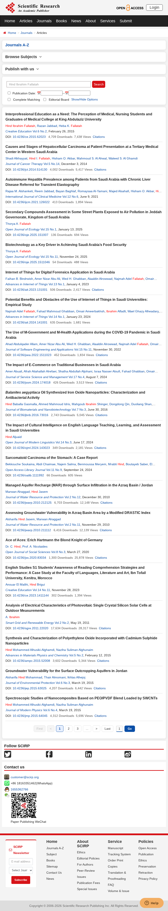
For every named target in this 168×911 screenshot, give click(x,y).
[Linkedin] (88, 753)
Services (107, 21)
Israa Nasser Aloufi (107, 371)
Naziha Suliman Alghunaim (74, 650)
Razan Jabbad (47, 126)
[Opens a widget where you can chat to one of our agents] (152, 903)
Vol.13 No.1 (57, 284)
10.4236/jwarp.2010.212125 (32, 502)
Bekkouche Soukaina (20, 464)
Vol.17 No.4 (76, 377)
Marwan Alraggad (17, 491)
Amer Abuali (13, 371)
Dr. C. (13, 546)
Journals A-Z (55, 848)
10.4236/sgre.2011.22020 (30, 628)
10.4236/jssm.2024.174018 (32, 382)
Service (115, 841)
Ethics (81, 852)
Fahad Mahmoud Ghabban (55, 311)
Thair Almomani (55, 677)
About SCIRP (83, 843)
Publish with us (20, 69)
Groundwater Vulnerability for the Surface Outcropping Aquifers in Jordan (66, 671)
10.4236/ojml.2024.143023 (31, 447)
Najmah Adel (129, 278)
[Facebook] (49, 753)
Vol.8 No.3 (58, 552)
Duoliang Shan (141, 404)
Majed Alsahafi (119, 191)
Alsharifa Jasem (20, 519)
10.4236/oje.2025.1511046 (31, 262)
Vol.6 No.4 (50, 710)
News (76, 21)
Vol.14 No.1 (57, 316)
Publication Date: (24, 93)
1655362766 (19, 789)
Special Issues (87, 889)
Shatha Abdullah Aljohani (75, 371)
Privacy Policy (148, 878)
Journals (44, 21)
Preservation (147, 866)
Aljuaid (13, 437)
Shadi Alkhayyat (16, 158)
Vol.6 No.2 (40, 131)
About (91, 21)
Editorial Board (59, 99)
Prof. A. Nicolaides (34, 546)
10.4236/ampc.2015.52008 (31, 660)
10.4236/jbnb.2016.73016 (30, 415)
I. (39, 158)
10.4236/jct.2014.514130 (30, 169)
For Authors (85, 864)
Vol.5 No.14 (52, 164)
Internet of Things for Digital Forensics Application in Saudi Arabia (60, 272)
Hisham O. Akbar (63, 158)
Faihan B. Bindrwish (19, 278)
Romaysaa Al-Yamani (92, 191)
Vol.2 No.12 (72, 497)
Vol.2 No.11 (72, 524)
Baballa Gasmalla (21, 404)
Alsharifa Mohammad (23, 677)
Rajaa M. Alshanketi (19, 191)
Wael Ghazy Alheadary (143, 311)
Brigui (37, 584)
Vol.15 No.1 (48, 229)
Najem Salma (66, 464)
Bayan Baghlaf (66, 191)
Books (61, 21)
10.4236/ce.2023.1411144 (31, 595)
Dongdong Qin (119, 404)
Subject (51, 854)
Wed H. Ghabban (74, 278)
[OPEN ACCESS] (130, 7)
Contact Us (54, 872)
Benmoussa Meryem (92, 464)
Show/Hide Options (84, 99)
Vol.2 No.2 (62, 622)
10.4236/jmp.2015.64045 (30, 715)
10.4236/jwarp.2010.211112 (32, 530)
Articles (25, 21)
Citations (99, 136)
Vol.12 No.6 (70, 196)
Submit (126, 21)
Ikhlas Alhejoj (76, 677)
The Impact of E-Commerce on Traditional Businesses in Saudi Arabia (63, 365)
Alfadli (116, 311)
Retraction (145, 872)
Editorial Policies (88, 858)
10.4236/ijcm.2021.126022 (31, 202)
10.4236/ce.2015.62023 (29, 136)
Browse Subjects (22, 57)
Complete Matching (26, 99)
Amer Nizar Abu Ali (47, 278)
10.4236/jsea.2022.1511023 (32, 355)
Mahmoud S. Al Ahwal (92, 158)
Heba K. (70, 126)
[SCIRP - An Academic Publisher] (32, 7)
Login (154, 7)
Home (10, 21)
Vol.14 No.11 (41, 590)
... (87, 728)
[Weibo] (127, 753)
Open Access (147, 848)
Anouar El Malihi (16, 584)
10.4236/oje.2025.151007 (30, 235)
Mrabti (116, 464)
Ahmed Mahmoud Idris (54, 404)
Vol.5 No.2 (76, 655)
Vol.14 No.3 (64, 442)
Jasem (40, 491)
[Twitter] (7, 753)
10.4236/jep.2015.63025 (30, 688)
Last (107, 728)
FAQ (111, 885)
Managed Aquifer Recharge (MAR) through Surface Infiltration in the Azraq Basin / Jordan (79, 485)
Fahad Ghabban (133, 371)
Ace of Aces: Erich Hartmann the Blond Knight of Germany (54, 540)
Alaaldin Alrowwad (100, 278)
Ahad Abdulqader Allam (21, 344)
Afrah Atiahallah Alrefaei (40, 371)
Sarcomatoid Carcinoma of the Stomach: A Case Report (51, 458)
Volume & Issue (118, 891)
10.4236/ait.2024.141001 (30, 322)
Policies (145, 841)
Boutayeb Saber (137, 464)
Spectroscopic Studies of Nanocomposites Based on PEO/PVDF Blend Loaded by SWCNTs (81, 698)
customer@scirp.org (25, 777)
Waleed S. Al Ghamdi (123, 158)
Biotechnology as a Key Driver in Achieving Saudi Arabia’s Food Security (65, 245)
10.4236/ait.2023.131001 (30, 289)
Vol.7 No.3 (79, 409)
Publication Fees (88, 883)
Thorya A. (18, 223)
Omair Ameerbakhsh (90, 311)
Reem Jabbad (44, 191)
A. (12, 617)
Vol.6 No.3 (63, 683)
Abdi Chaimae (46, 464)
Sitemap (52, 866)
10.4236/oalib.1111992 (28, 475)
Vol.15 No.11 (49, 256)
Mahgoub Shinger (90, 404)
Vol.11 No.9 (54, 470)
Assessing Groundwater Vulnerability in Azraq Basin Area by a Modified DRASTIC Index (77, 513)
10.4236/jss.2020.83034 (29, 557)
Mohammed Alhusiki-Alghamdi (29, 650)
